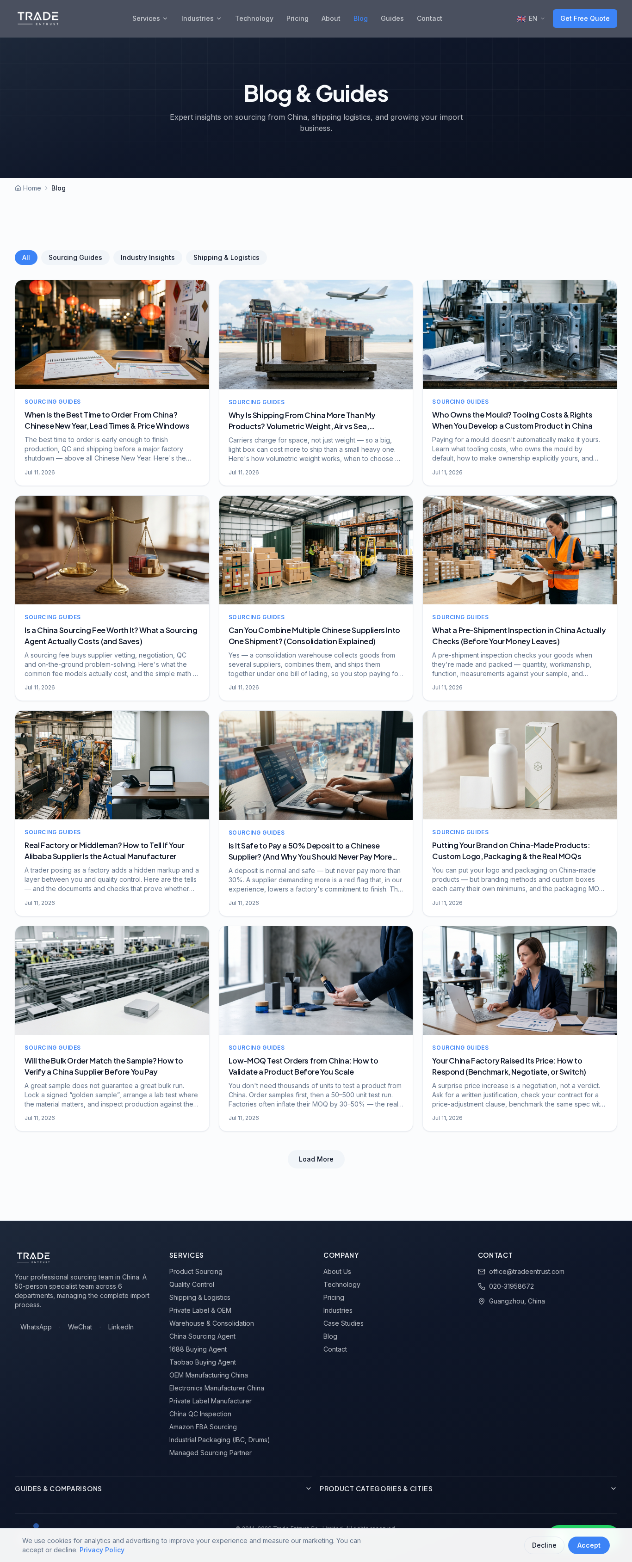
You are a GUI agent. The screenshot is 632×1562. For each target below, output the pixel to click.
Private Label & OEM (200, 1310)
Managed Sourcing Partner (210, 1453)
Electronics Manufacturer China (216, 1388)
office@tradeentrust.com (526, 1271)
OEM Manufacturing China (208, 1375)
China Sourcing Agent (202, 1336)
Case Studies (343, 1323)
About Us (337, 1271)
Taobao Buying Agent (202, 1362)
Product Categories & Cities (376, 1488)
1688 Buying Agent (198, 1349)
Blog (360, 18)
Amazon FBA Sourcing (203, 1427)
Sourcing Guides (75, 257)
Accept (589, 1545)
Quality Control (191, 1284)
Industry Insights (148, 257)
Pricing (297, 18)
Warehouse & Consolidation (211, 1323)
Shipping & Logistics (226, 257)
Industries (197, 18)
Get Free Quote (585, 18)
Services (146, 18)
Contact (429, 18)
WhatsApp (36, 1327)
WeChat (80, 1327)
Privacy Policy (102, 1550)
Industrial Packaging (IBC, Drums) (219, 1440)
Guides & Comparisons (58, 1488)
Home (32, 188)
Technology (254, 18)
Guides (392, 18)
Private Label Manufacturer (210, 1401)
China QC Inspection (200, 1414)
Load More (316, 1159)
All (26, 257)
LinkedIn (121, 1327)
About (331, 18)
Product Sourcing (196, 1271)
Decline (544, 1545)
